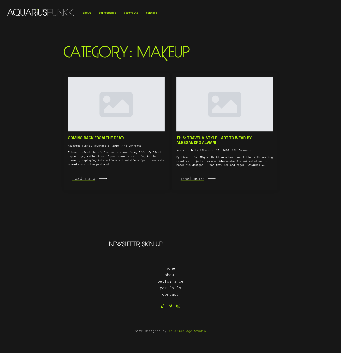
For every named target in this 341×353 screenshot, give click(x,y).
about (87, 12)
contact (151, 12)
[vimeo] (170, 306)
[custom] (163, 306)
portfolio (131, 12)
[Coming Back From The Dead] (116, 104)
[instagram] (178, 306)
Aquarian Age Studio (187, 331)
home (170, 268)
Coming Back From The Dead (96, 137)
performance (107, 12)
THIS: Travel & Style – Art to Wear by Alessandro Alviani (214, 140)
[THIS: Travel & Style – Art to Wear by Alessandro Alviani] (224, 104)
